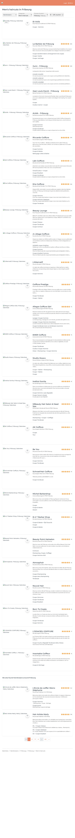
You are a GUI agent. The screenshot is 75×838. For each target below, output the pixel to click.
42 (45, 739)
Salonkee (5, 751)
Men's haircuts (40, 751)
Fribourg (23, 751)
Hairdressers (14, 751)
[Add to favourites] (27, 23)
